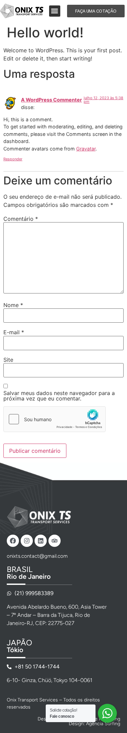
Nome (13, 305)
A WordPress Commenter (51, 100)
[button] (54, 11)
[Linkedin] (41, 541)
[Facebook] (13, 541)
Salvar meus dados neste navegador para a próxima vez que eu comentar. (59, 395)
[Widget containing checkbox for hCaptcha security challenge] (54, 419)
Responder (12, 159)
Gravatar (86, 148)
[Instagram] (27, 541)
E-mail (13, 332)
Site (8, 359)
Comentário (20, 218)
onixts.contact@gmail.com (37, 556)
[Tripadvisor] (54, 541)
